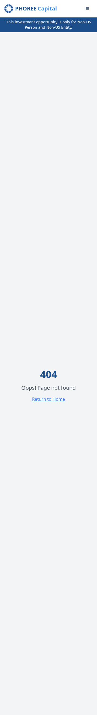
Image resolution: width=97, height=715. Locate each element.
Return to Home (48, 399)
